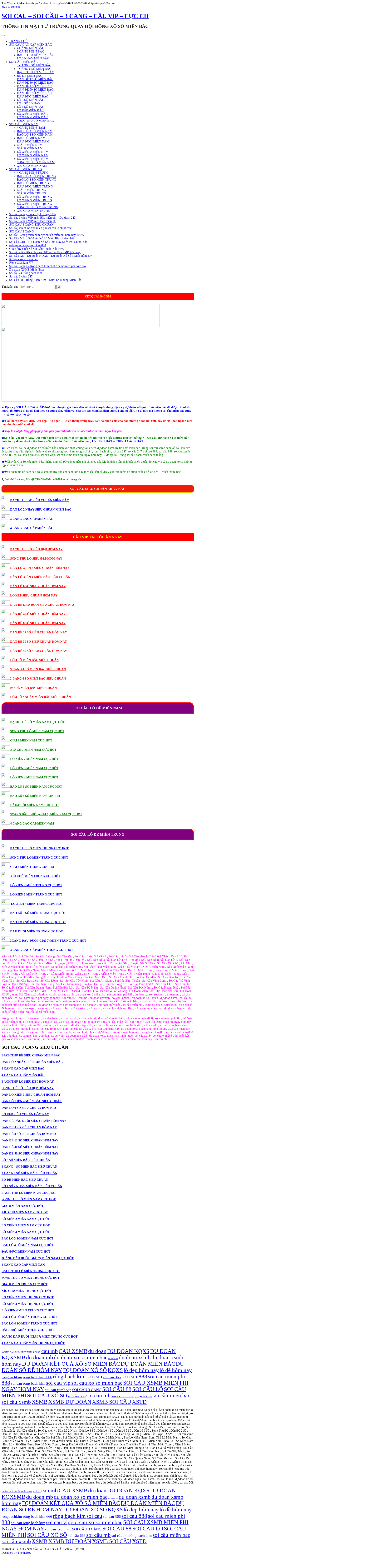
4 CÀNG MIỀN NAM (31, 127)
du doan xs (113, 1359)
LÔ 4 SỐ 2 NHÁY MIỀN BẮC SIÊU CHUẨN (40, 697)
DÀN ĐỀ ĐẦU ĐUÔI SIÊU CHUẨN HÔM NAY (42, 604)
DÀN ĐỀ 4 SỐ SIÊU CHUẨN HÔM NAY (38, 614)
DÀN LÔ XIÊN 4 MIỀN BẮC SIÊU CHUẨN (40, 577)
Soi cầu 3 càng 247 (20, 276)
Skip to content (11, 6)
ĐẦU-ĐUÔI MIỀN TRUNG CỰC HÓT (36, 931)
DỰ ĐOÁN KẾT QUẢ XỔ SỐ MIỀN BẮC (71, 1364)
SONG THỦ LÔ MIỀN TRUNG (37, 207)
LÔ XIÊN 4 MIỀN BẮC (32, 117)
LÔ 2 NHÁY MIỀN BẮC (33, 58)
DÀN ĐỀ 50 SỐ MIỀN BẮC (35, 89)
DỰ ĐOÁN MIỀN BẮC (148, 1364)
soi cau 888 (134, 1376)
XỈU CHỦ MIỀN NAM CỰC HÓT (33, 749)
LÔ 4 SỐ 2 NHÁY (29, 103)
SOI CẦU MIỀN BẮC (23, 61)
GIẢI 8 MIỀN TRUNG (31, 193)
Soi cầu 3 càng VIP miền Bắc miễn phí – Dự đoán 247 (42, 217)
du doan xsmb (135, 1357)
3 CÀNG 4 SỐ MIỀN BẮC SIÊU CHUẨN (38, 669)
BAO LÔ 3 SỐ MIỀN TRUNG (36, 176)
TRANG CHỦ (18, 41)
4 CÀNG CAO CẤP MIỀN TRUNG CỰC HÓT (41, 949)
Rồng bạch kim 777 (21, 262)
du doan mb (39, 1357)
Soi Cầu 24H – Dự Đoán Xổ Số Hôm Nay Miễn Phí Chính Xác (48, 241)
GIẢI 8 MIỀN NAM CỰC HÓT (31, 740)
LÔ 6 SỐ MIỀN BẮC (30, 106)
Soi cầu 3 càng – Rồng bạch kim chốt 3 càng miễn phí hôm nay (47, 266)
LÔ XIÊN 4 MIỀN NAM (32, 158)
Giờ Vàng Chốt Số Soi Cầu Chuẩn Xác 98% (36, 248)
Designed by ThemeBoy (16, 1552)
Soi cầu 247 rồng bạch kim (25, 273)
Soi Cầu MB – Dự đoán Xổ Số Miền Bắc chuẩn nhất (41, 238)
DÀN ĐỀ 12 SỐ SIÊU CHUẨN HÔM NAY (38, 632)
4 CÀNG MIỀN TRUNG (33, 172)
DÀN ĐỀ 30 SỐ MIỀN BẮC (35, 82)
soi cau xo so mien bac (96, 1383)
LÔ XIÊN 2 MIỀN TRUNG (34, 196)
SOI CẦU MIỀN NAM (23, 124)
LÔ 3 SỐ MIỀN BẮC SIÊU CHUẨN (34, 660)
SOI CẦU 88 (116, 1389)
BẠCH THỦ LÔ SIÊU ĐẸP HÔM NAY (36, 549)
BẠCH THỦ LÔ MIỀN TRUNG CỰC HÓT (39, 848)
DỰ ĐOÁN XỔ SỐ (85, 1370)
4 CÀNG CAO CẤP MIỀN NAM (32, 823)
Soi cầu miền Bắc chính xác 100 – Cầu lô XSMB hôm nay (45, 252)
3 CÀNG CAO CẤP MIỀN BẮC (31, 518)
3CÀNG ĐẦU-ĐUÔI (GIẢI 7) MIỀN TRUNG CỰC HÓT (48, 940)
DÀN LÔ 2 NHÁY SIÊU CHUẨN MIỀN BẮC (40, 509)
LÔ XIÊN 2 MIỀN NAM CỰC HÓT (34, 759)
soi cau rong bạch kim (28, 1383)
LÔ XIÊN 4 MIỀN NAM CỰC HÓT (34, 777)
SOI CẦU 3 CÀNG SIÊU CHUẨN (31, 224)
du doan (97, 1351)
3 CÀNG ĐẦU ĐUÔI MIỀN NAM (17, 1352)
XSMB (39, 1402)
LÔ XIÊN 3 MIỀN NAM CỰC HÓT (34, 768)
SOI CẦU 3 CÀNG (21, 231)
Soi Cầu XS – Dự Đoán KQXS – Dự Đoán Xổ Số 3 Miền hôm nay (50, 255)
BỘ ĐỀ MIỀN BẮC (29, 75)
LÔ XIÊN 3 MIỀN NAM (32, 155)
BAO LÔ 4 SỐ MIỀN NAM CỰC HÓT (36, 795)
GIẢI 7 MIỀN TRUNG (31, 190)
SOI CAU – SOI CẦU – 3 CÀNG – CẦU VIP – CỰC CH (75, 15)
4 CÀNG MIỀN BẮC (30, 48)
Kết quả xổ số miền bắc (23, 259)
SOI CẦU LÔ (147, 1389)
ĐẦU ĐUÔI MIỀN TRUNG (35, 186)
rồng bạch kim (69, 1376)
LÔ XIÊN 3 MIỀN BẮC (32, 113)
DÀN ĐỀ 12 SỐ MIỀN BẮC (35, 79)
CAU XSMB (73, 1351)
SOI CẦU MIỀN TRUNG (25, 169)
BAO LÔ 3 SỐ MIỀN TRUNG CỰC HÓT (38, 913)
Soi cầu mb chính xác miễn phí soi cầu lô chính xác (40, 228)
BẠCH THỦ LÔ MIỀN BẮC (35, 72)
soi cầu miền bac (171, 1395)
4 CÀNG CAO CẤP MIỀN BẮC (31, 528)
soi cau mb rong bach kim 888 (27, 245)
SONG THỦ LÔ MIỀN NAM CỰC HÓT (37, 731)
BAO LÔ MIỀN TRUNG (33, 183)
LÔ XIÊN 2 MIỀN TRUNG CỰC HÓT (36, 885)
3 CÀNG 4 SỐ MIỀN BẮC (34, 65)
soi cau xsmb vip (58, 1390)
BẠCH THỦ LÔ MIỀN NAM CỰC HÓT (37, 722)
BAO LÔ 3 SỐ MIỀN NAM (34, 131)
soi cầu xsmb (16, 1402)
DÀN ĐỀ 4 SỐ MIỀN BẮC (34, 86)
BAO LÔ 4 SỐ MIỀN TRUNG (36, 179)
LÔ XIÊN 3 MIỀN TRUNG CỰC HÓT (36, 894)
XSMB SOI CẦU (111, 1402)
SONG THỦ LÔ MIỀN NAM (36, 162)
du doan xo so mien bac (80, 1357)
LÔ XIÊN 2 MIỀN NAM (32, 151)
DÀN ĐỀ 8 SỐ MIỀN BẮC (34, 93)
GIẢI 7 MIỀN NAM (29, 145)
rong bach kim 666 (37, 1377)
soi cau (94, 1376)
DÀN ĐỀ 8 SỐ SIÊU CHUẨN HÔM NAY (38, 623)
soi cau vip (58, 1383)
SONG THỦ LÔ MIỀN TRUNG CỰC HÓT (39, 857)
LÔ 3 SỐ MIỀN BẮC (30, 100)
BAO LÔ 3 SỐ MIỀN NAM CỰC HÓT (36, 786)
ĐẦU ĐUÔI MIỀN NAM (33, 141)
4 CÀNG (37, 1352)
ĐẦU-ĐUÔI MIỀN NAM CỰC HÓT (34, 805)
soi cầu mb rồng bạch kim (131, 1396)
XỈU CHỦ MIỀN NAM (32, 165)
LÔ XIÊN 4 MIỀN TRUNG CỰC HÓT (36, 903)
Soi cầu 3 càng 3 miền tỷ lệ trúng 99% (32, 214)
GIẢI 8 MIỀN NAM (29, 148)
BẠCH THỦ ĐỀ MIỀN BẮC (35, 55)
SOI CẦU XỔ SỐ (47, 1395)
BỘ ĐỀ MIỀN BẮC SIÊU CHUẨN (33, 687)
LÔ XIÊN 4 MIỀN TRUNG (34, 203)
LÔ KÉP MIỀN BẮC (30, 110)
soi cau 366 (112, 1377)
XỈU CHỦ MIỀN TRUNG (33, 210)
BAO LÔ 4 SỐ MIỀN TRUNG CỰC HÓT (38, 922)
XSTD (139, 1402)
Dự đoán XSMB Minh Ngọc (26, 269)
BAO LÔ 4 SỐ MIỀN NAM (34, 134)
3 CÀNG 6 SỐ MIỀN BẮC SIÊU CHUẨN (38, 678)
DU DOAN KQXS (128, 1351)
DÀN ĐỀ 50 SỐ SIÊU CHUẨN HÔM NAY (38, 650)
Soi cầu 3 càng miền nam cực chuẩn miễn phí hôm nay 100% (46, 235)
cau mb (49, 1351)
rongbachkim (12, 1377)
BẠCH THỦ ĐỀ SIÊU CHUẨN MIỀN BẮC (39, 500)
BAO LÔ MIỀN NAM (31, 138)
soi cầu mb (98, 1395)
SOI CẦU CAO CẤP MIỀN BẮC (30, 44)
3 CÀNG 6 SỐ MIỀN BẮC (34, 68)
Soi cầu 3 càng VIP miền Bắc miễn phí (32, 221)
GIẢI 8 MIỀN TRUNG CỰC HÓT (33, 866)
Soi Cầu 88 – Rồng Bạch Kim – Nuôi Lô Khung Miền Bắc (45, 280)
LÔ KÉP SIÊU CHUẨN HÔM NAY (34, 595)
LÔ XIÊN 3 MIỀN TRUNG (34, 200)
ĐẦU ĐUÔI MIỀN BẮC (32, 96)
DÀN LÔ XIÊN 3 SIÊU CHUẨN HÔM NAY (39, 567)
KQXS (115, 1370)
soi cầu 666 (77, 1396)
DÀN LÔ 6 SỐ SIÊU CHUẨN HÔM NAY (38, 586)
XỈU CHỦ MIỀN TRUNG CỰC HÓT (35, 876)
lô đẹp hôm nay (141, 1370)
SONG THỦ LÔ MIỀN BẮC (35, 120)
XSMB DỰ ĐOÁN (69, 1402)
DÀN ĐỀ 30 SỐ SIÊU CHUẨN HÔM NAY (38, 641)
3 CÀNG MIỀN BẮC (30, 51)
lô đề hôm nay (176, 1370)
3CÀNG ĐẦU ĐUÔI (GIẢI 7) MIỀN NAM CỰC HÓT (46, 814)
